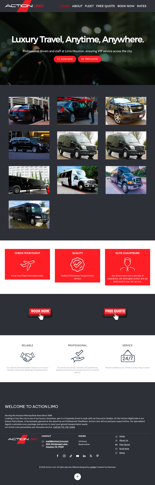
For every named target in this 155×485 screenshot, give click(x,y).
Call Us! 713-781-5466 (64, 427)
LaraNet (93, 467)
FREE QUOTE (105, 6)
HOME (65, 6)
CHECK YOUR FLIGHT (27, 253)
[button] (148, 6)
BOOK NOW (126, 6)
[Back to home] (24, 6)
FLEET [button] (89, 6)
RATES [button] (141, 6)
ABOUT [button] (77, 6)
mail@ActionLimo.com (57, 441)
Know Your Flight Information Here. (27, 275)
